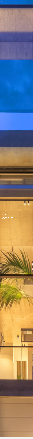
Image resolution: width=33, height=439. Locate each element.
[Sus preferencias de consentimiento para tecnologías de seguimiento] (31, 437)
